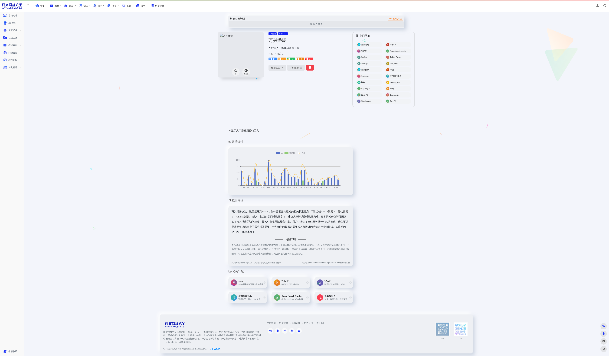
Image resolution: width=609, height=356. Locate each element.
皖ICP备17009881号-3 (198, 349)
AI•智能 (272, 33)
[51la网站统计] (214, 349)
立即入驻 (397, 18)
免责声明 (296, 323)
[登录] (597, 6)
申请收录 (283, 323)
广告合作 (308, 323)
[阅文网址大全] (175, 325)
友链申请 (271, 323)
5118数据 (328, 211)
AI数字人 (283, 33)
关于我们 (320, 323)
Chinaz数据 (242, 216)
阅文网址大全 (183, 349)
